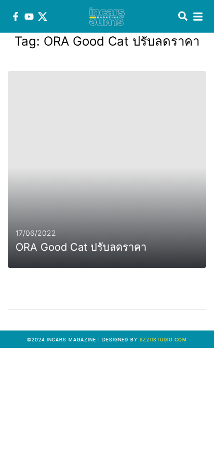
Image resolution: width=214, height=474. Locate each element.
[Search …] (183, 16)
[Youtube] (29, 16)
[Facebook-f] (15, 16)
